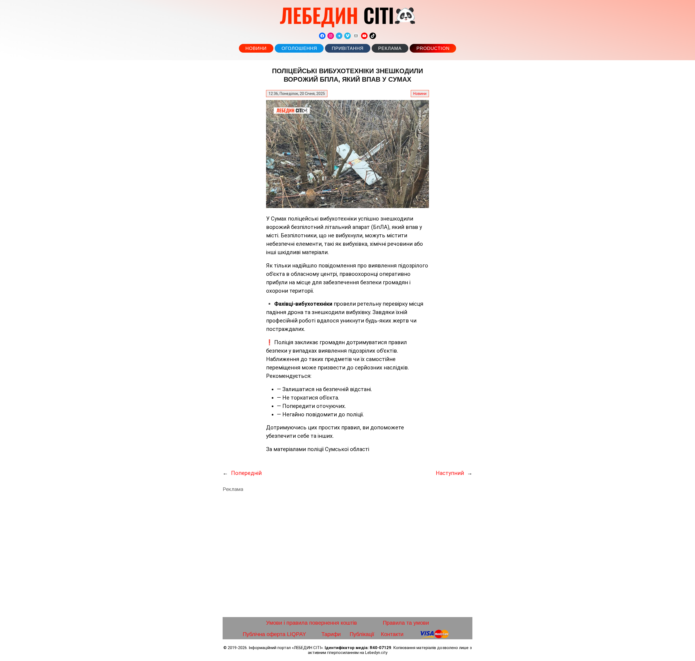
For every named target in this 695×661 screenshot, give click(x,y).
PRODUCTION (433, 48)
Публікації (362, 634)
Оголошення (299, 48)
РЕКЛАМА (390, 48)
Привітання (348, 48)
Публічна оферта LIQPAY (274, 634)
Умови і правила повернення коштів (311, 623)
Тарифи (331, 634)
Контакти (392, 634)
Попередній (246, 473)
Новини (256, 48)
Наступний (450, 473)
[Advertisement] (347, 554)
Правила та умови (406, 623)
